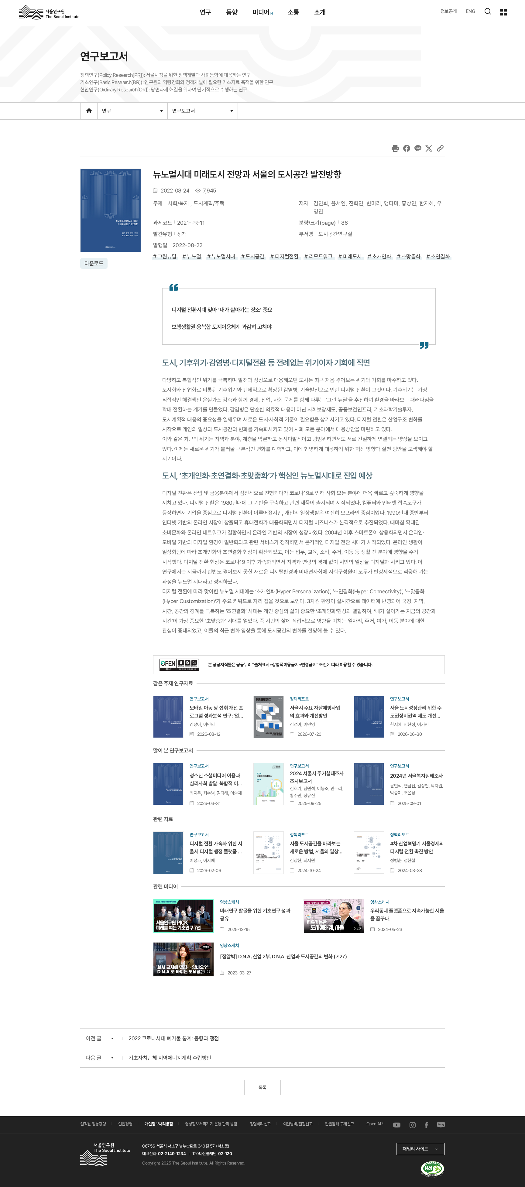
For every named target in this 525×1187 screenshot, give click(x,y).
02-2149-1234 (172, 1153)
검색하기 (487, 11)
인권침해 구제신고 (339, 1123)
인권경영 (125, 1123)
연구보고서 (183, 113)
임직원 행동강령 (93, 1123)
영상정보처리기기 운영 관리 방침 (211, 1123)
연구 (205, 12)
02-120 (225, 1153)
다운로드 (93, 263)
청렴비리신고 (260, 1123)
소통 (293, 12)
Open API (374, 1123)
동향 (231, 12)
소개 (319, 12)
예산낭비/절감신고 (298, 1123)
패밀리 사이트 (415, 1149)
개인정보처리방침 (159, 1123)
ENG (470, 11)
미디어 (260, 12)
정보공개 (449, 11)
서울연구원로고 (49, 11)
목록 (262, 1087)
